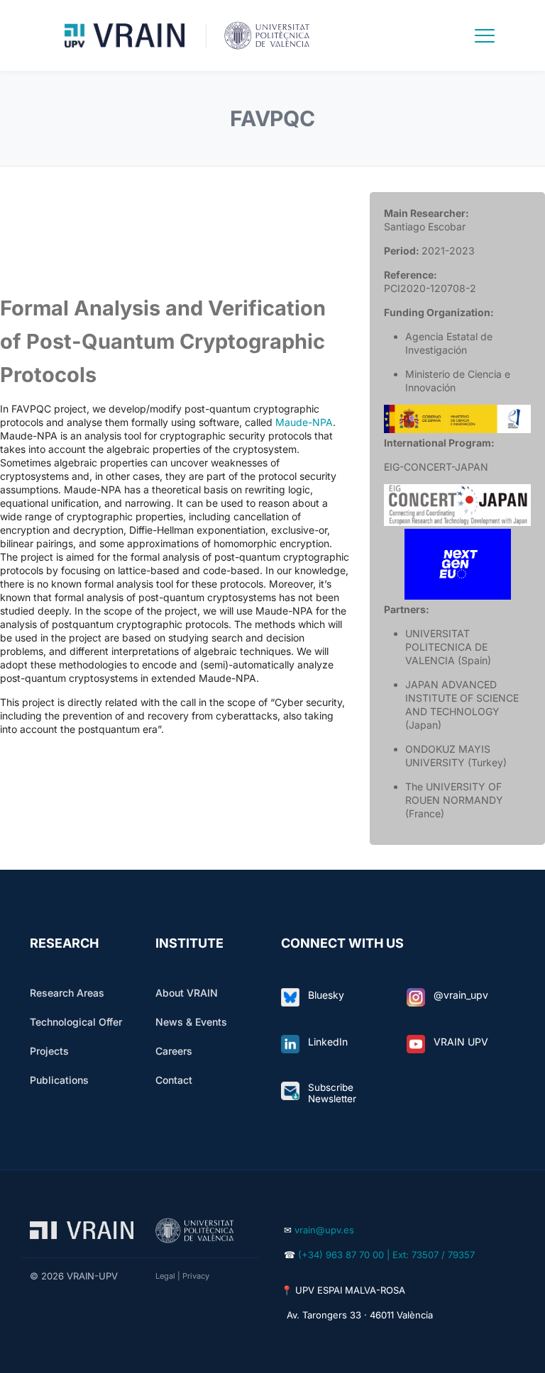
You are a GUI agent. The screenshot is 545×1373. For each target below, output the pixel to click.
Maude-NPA (304, 422)
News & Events (191, 1022)
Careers (173, 1051)
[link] (290, 997)
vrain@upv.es (324, 1229)
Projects (49, 1051)
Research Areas (67, 993)
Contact (173, 1080)
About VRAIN (186, 993)
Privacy (195, 1276)
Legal (165, 1276)
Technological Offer (76, 1022)
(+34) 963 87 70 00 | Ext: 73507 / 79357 (386, 1254)
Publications (59, 1080)
